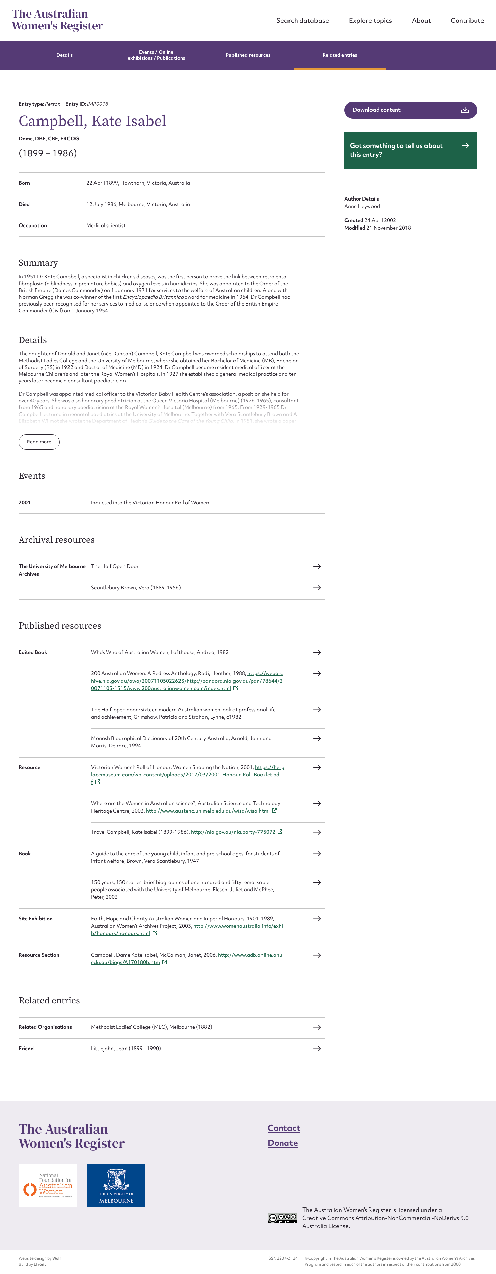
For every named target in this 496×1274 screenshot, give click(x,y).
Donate (283, 1142)
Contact (284, 1128)
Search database (302, 20)
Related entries (340, 55)
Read (33, 442)
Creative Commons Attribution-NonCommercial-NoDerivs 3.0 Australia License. (385, 1222)
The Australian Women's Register (57, 19)
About (421, 20)
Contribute (467, 20)
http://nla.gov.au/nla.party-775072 (233, 832)
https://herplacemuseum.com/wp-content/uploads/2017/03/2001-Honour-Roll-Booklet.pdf (187, 775)
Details (64, 55)
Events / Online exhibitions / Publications (156, 55)
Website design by (40, 1258)
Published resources (248, 55)
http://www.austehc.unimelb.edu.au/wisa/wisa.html (208, 810)
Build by (32, 1264)
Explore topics (370, 20)
